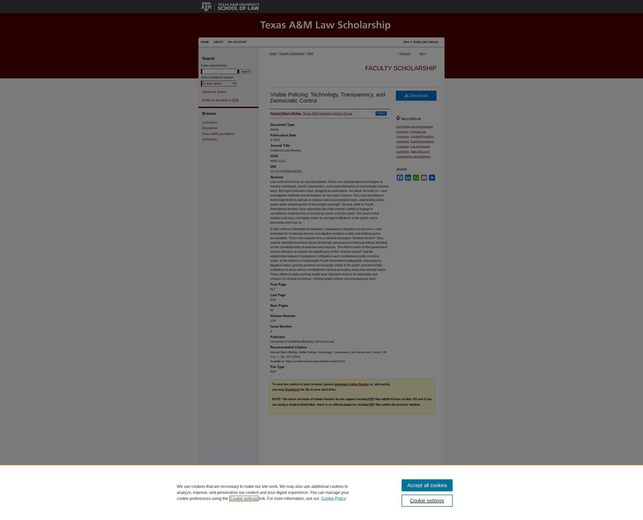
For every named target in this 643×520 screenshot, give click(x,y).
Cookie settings (244, 498)
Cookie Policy (333, 498)
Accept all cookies (427, 485)
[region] (321, 492)
